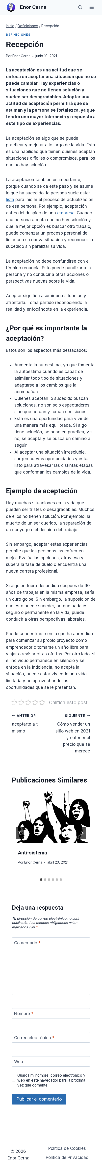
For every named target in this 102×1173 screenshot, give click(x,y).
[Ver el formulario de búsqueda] (80, 7)
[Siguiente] (82, 833)
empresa (66, 212)
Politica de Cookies (67, 1148)
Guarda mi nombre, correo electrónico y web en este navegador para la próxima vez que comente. (51, 1080)
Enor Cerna (21, 56)
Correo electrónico (34, 1037)
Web (18, 1061)
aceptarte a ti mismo (25, 723)
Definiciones (18, 34)
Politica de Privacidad (67, 1157)
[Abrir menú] (91, 7)
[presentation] (51, 817)
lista (10, 199)
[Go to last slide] (20, 833)
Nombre (23, 1013)
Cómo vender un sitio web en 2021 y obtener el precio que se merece (72, 733)
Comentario (27, 942)
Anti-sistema (32, 853)
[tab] (41, 879)
